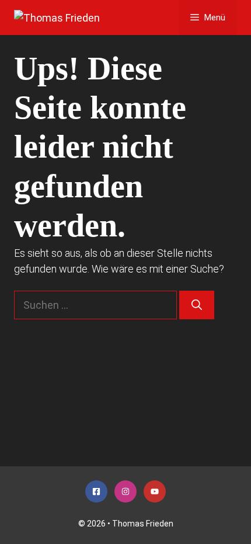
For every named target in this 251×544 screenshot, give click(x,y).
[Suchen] (196, 305)
